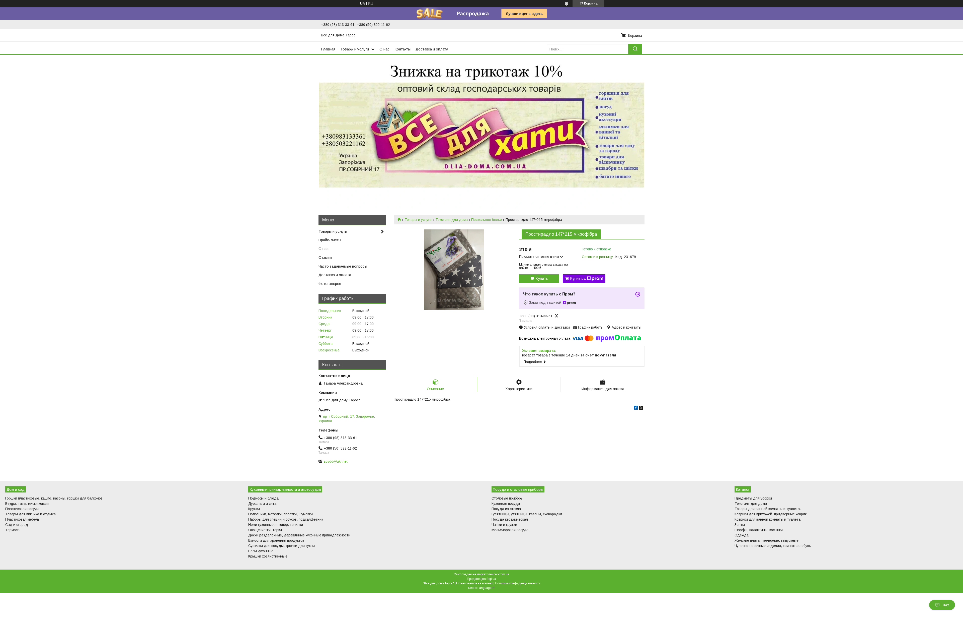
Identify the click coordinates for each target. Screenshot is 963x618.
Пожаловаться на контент (474, 583)
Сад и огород (16, 525)
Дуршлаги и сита (262, 504)
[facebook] (636, 408)
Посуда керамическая (510, 519)
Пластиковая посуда (22, 509)
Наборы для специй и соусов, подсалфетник (285, 519)
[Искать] (635, 49)
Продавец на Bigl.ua (481, 579)
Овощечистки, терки (265, 530)
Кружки (254, 509)
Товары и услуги (354, 49)
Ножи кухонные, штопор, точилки (275, 525)
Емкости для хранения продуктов (276, 540)
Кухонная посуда (506, 504)
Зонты (740, 525)
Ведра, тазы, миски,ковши (27, 504)
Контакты (402, 49)
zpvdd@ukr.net (336, 461)
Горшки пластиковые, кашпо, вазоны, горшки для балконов (54, 498)
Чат (946, 605)
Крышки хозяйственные (267, 556)
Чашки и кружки (504, 525)
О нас (384, 49)
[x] (641, 408)
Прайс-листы (329, 240)
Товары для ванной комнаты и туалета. (768, 509)
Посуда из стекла (506, 509)
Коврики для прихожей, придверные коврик (771, 514)
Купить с (578, 278)
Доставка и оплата (432, 49)
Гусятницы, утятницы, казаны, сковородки (527, 514)
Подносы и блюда (263, 498)
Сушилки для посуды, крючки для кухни (281, 546)
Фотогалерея (329, 283)
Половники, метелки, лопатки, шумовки (280, 514)
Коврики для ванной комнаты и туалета (767, 519)
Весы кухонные (260, 551)
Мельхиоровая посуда (510, 530)
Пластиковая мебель (22, 519)
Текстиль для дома (451, 220)
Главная (328, 49)
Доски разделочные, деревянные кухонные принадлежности (299, 535)
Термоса (12, 530)
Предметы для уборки (753, 498)
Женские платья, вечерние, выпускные (766, 540)
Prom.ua (503, 574)
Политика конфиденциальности (517, 583)
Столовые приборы (507, 498)
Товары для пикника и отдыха (30, 514)
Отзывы (325, 257)
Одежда (742, 535)
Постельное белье (486, 220)
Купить (541, 278)
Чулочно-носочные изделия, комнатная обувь (773, 546)
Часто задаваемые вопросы (342, 266)
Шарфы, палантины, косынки (759, 530)
